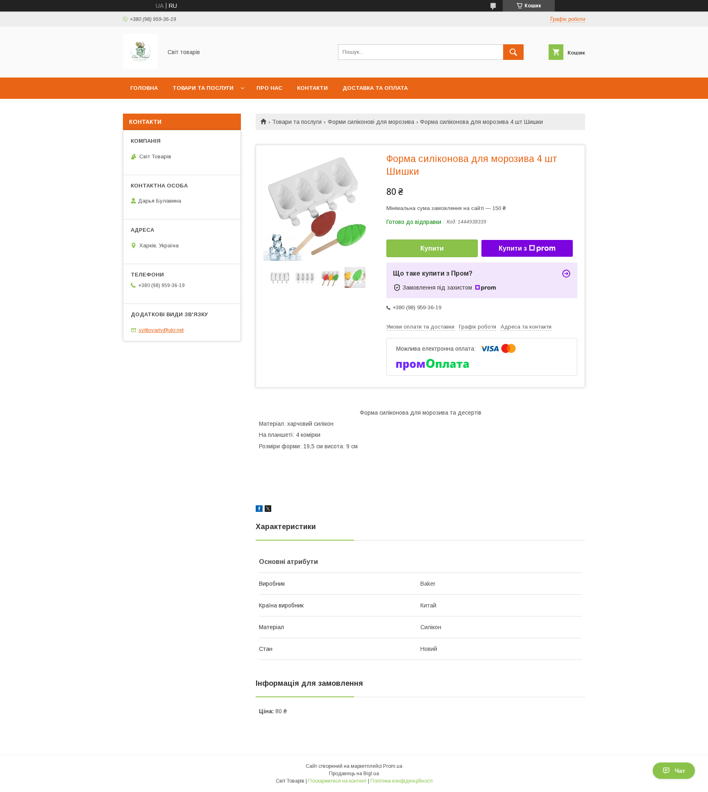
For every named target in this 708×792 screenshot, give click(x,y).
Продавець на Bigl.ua (354, 773)
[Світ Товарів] (140, 67)
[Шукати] (513, 52)
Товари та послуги (203, 88)
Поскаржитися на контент (337, 781)
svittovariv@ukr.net (161, 330)
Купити (432, 248)
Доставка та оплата (375, 88)
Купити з (513, 248)
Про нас (269, 88)
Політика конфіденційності (401, 781)
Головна (144, 88)
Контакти (312, 88)
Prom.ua (392, 766)
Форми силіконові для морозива (371, 122)
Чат (680, 770)
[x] (268, 510)
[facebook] (259, 510)
